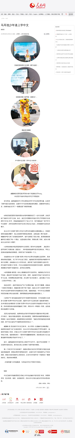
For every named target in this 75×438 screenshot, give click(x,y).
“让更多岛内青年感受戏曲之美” (63, 50)
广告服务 (32, 409)
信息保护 (61, 409)
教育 (7, 18)
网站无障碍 (54, 14)
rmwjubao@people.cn (57, 415)
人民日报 (4, 402)
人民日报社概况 (10, 409)
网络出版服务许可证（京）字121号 (50, 421)
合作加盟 (37, 409)
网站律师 (56, 409)
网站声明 (51, 409)
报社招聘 (23, 409)
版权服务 (42, 409)
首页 (2, 14)
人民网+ (17, 402)
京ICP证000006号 (62, 421)
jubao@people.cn (51, 412)
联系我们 (66, 409)
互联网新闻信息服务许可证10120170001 (11, 418)
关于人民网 (17, 409)
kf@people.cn (24, 415)
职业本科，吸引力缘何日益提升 (63, 72)
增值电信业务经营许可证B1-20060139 (29, 418)
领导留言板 (29, 402)
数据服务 (47, 409)
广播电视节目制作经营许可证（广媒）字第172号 (51, 418)
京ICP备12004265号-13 (68, 418)
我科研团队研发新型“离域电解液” (64, 30)
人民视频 (35, 402)
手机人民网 (23, 402)
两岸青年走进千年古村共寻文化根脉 (64, 54)
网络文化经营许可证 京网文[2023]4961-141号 (31, 421)
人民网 (2, 18)
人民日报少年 (10, 402)
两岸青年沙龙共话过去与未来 (63, 63)
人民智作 (41, 402)
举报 (59, 14)
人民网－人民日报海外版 (22, 34)
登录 (72, 14)
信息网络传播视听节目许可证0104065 (11, 421)
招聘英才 (28, 409)
